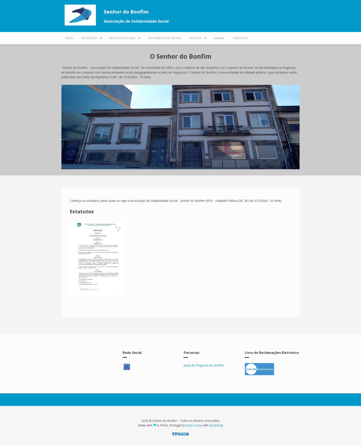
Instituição (87, 37)
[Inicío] (82, 15)
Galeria (219, 38)
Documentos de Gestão (164, 38)
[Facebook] (126, 367)
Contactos (240, 38)
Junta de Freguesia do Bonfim (204, 365)
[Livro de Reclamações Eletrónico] (272, 369)
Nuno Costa (194, 425)
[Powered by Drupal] (180, 434)
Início (69, 38)
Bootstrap (216, 425)
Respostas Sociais (120, 37)
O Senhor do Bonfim (180, 56)
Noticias (193, 37)
